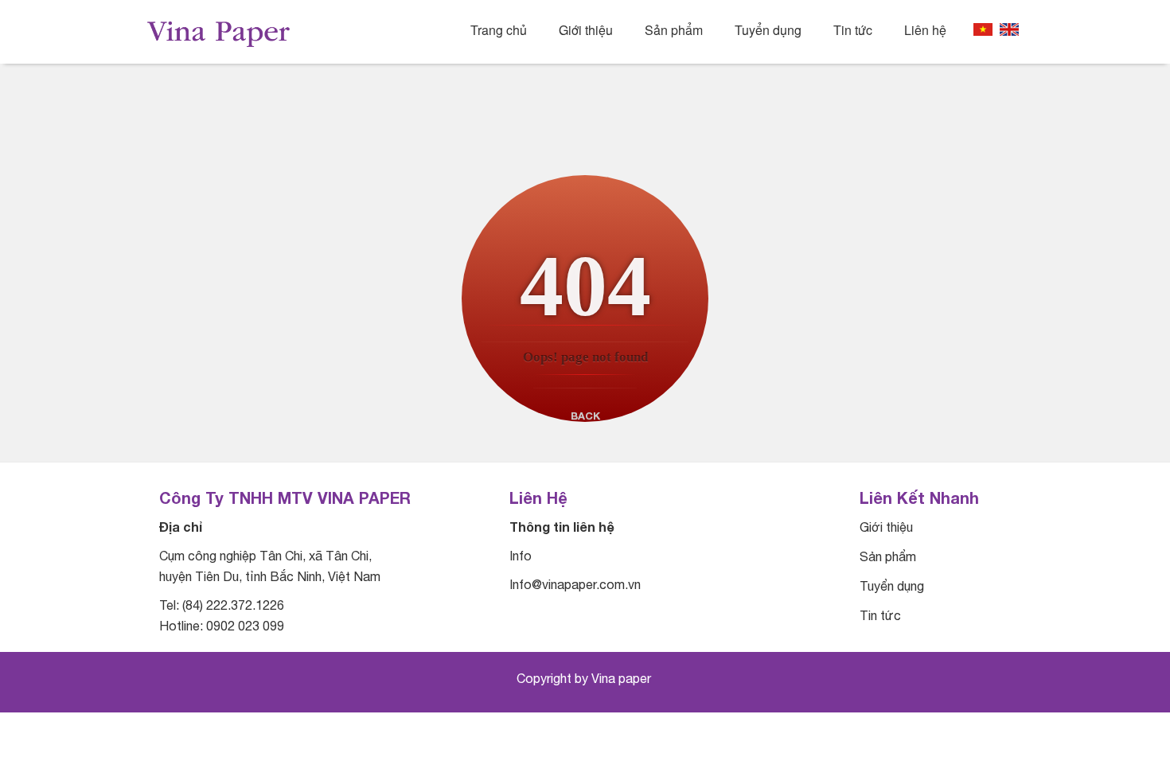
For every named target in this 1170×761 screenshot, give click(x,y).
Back (585, 415)
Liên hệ (925, 30)
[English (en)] (1009, 29)
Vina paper (622, 678)
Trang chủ (498, 30)
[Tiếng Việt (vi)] (983, 29)
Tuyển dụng (768, 30)
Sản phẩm (674, 30)
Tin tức (852, 30)
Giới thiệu (586, 30)
